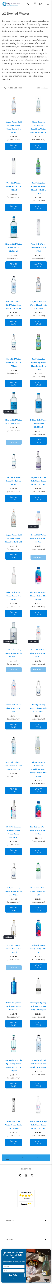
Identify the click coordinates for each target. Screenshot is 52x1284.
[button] (35, 4)
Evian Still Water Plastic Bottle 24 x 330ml (38, 538)
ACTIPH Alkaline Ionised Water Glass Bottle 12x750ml (13, 831)
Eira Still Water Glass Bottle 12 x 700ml (13, 948)
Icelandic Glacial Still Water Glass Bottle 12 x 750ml (13, 304)
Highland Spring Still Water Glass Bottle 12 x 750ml (38, 480)
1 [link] (7, 1157)
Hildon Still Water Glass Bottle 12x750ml (13, 247)
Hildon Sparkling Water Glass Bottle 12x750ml (13, 653)
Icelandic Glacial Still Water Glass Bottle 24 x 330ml (38, 1063)
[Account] (28, 4)
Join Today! (13, 1275)
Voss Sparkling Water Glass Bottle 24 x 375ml (13, 1124)
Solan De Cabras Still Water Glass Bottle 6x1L (13, 1006)
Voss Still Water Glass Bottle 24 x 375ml (38, 247)
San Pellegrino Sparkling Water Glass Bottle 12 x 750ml (38, 188)
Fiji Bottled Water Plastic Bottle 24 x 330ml (38, 830)
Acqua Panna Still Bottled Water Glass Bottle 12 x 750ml (14, 127)
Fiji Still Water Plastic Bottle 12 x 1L (38, 948)
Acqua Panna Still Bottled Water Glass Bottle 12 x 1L (13, 538)
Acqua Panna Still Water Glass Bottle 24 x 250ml (38, 304)
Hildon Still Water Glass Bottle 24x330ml (38, 423)
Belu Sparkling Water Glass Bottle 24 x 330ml (38, 708)
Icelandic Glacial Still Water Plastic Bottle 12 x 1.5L (14, 765)
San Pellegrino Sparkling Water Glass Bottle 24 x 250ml (38, 364)
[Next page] (45, 1157)
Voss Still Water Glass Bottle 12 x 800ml (13, 186)
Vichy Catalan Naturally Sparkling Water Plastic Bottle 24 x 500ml (38, 769)
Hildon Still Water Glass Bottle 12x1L (13, 421)
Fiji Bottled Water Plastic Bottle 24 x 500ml (38, 595)
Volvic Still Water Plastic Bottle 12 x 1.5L (38, 891)
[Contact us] (40, 4)
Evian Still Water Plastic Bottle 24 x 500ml (38, 653)
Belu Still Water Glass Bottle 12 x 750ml (13, 362)
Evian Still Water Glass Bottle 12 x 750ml (13, 595)
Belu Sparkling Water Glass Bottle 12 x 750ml (13, 891)
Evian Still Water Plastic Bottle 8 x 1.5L (13, 708)
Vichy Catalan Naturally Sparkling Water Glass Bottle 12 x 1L (38, 127)
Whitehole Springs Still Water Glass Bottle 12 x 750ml (38, 1124)
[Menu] (48, 4)
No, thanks (13, 1279)
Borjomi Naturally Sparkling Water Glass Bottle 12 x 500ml (13, 1065)
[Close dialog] (49, 1251)
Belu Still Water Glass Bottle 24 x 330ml (13, 480)
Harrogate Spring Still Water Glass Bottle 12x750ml (38, 1006)
